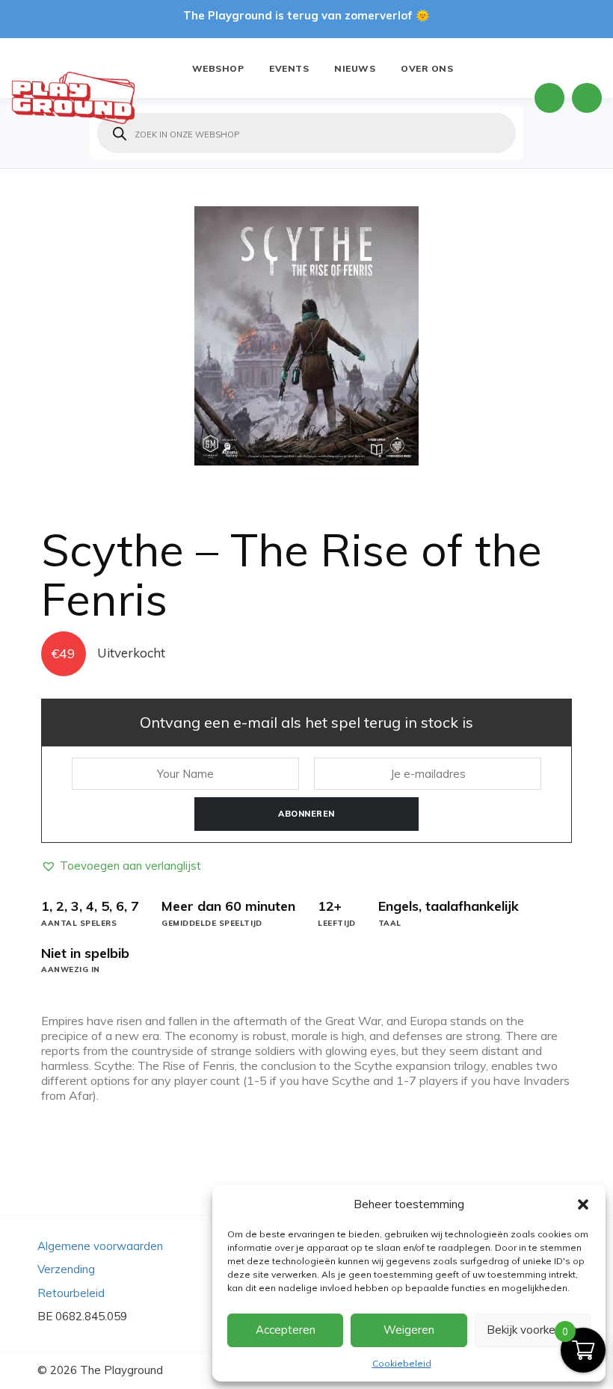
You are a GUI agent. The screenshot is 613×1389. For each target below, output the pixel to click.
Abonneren (306, 813)
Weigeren (408, 1330)
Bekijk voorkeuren (532, 1330)
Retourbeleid (71, 1293)
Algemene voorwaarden (100, 1246)
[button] (583, 1204)
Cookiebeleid (401, 1363)
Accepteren (285, 1330)
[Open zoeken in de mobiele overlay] (306, 133)
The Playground (121, 1370)
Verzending (66, 1269)
